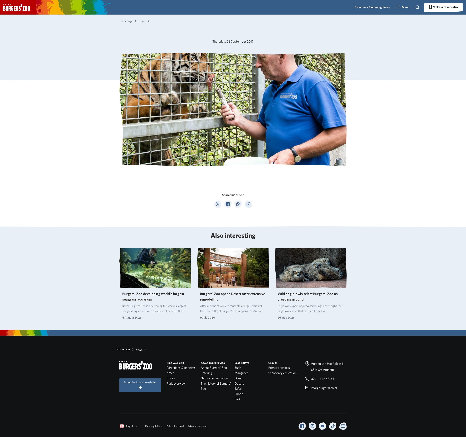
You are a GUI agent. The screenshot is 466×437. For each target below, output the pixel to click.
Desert (239, 383)
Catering (206, 373)
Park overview (176, 383)
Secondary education (282, 373)
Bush (237, 368)
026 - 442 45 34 (322, 379)
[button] (402, 7)
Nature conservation (214, 378)
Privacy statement (197, 426)
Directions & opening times (372, 7)
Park (237, 399)
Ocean (238, 378)
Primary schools (279, 368)
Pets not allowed (175, 426)
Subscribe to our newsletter (140, 382)
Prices (171, 378)
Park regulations (153, 426)
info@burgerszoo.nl (323, 388)
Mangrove (241, 373)
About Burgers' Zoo (214, 368)
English (129, 426)
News (139, 350)
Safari (238, 388)
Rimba (238, 394)
